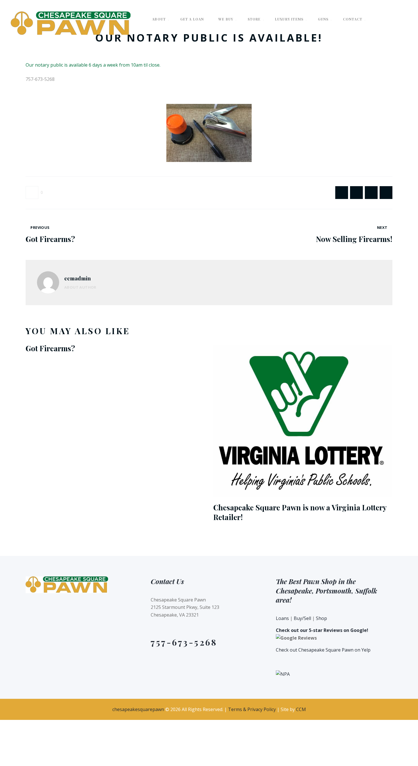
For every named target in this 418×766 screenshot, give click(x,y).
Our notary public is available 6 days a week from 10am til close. (94, 65)
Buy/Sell (302, 618)
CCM (301, 709)
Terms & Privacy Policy (252, 709)
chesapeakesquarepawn (138, 709)
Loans (282, 618)
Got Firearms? (50, 348)
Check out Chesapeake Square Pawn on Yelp (323, 650)
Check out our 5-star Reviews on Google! (322, 630)
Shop (321, 618)
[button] (34, 192)
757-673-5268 (184, 642)
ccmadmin (77, 278)
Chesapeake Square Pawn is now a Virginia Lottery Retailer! (299, 512)
